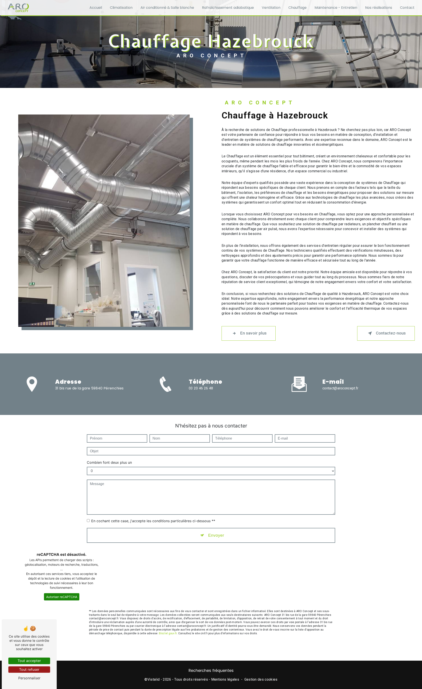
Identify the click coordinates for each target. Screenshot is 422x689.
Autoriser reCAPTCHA (61, 597)
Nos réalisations (378, 7)
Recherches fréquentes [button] (211, 670)
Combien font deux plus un (109, 462)
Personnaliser (29, 678)
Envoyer (216, 535)
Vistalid (153, 679)
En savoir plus (253, 333)
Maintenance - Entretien (336, 7)
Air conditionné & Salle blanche (167, 7)
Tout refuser (29, 669)
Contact (407, 7)
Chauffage (297, 7)
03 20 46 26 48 (201, 388)
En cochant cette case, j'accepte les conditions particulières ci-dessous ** (153, 521)
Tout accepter (29, 660)
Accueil (95, 7)
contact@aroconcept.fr (340, 388)
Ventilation (271, 7)
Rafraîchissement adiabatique (228, 7)
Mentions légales (225, 679)
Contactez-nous (391, 333)
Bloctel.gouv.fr (168, 633)
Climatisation (121, 7)
